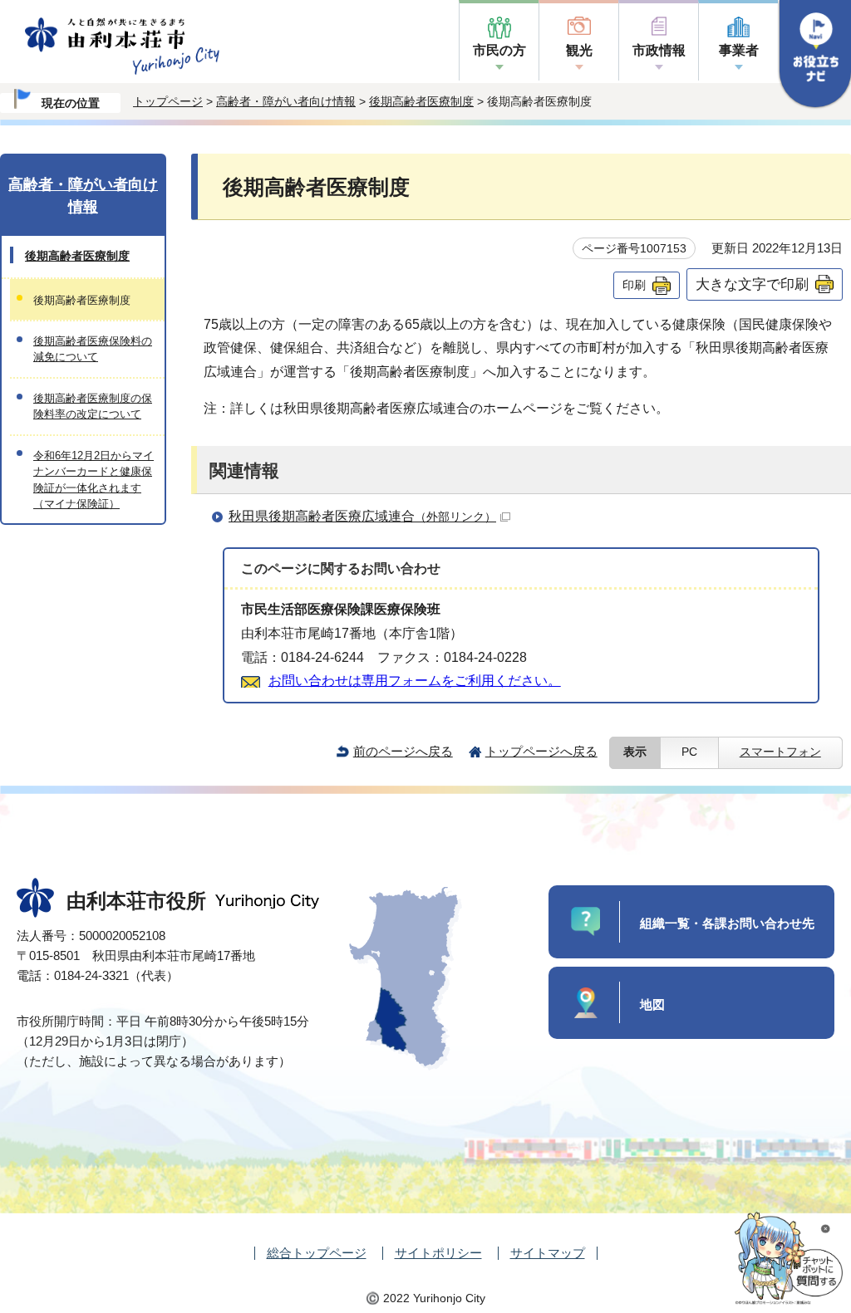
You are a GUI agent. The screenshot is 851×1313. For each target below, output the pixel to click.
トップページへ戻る (541, 751)
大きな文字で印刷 (752, 284)
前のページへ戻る (403, 751)
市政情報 (659, 50)
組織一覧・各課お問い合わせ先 (727, 923)
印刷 (634, 285)
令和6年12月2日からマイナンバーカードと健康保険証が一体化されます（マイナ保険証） (93, 479)
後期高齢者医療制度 (421, 101)
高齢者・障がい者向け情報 (286, 101)
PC (689, 752)
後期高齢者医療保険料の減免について (92, 349)
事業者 (739, 50)
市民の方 (499, 50)
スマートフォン (780, 752)
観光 (579, 50)
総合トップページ (316, 1253)
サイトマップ (547, 1253)
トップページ (168, 101)
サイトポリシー (438, 1253)
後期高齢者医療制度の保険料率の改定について (92, 406)
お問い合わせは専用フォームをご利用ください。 (414, 681)
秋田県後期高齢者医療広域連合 (362, 516)
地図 (652, 1004)
